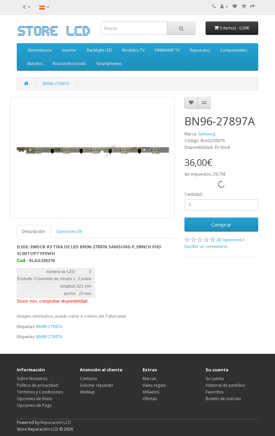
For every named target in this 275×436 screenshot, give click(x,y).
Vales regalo (154, 385)
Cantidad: (193, 194)
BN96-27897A (56, 83)
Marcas (149, 378)
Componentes (233, 50)
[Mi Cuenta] (224, 6)
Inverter (69, 50)
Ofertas (150, 398)
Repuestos (200, 50)
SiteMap (87, 392)
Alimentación (39, 50)
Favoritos (214, 392)
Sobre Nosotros (32, 378)
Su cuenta (215, 378)
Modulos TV (133, 50)
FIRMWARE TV (167, 50)
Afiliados (151, 392)
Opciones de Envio (34, 398)
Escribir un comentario (205, 246)
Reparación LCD (56, 422)
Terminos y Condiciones (40, 392)
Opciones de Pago (34, 405)
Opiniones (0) (69, 231)
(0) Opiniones (229, 240)
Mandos (35, 63)
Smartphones (109, 63)
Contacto (88, 378)
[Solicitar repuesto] (234, 6)
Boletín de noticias (223, 398)
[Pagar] (252, 6)
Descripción (33, 231)
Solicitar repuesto (96, 385)
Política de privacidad (37, 385)
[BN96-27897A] (92, 157)
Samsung (206, 134)
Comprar (221, 224)
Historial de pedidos (225, 385)
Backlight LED (99, 50)
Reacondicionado (69, 63)
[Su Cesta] (243, 6)
